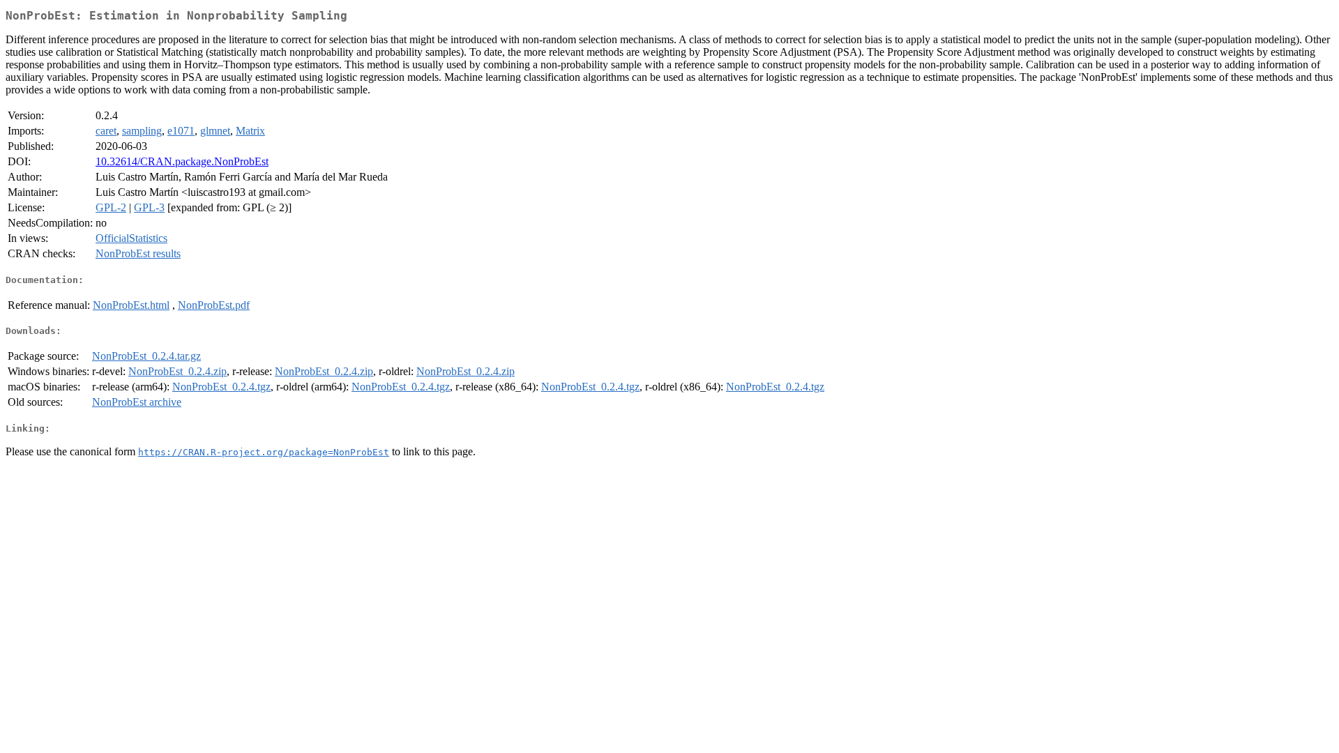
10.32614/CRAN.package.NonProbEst (182, 161)
